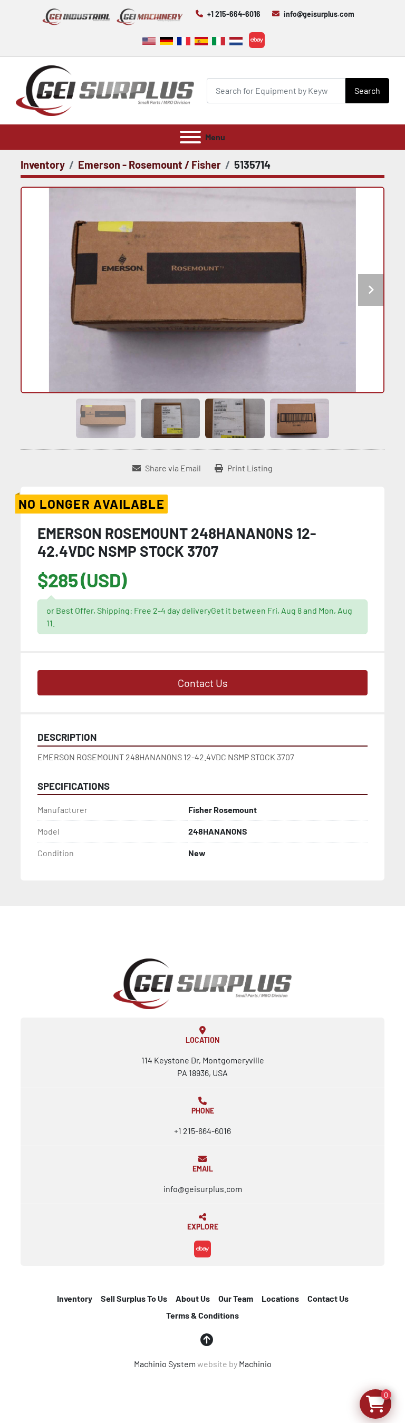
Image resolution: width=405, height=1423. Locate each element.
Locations (280, 1298)
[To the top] (206, 1339)
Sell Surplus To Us (134, 1298)
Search (367, 90)
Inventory (74, 1298)
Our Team (235, 1298)
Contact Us (203, 682)
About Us (193, 1298)
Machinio (255, 1364)
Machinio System (165, 1364)
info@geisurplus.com (319, 13)
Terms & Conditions (202, 1315)
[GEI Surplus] (202, 982)
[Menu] (190, 137)
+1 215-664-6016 (234, 13)
